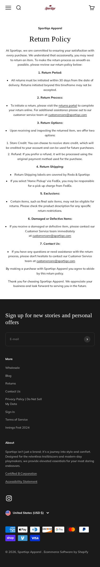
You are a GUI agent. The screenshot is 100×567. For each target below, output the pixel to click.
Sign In (10, 412)
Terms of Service (16, 419)
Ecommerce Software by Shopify (66, 552)
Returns (10, 383)
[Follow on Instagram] (9, 498)
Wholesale (12, 368)
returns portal (68, 105)
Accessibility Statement (21, 481)
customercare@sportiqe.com (67, 115)
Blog (8, 376)
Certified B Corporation (21, 473)
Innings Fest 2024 (17, 427)
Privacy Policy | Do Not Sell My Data (23, 401)
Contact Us (12, 391)
